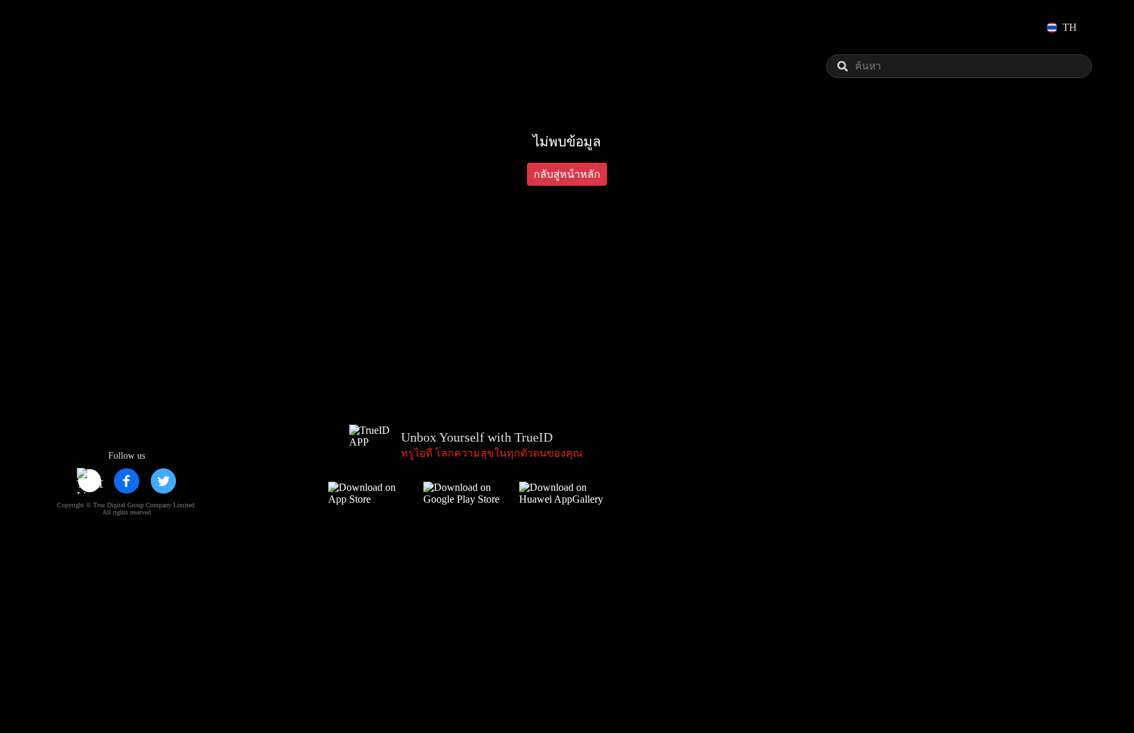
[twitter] (163, 481)
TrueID (81, 27)
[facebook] (127, 481)
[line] (90, 481)
